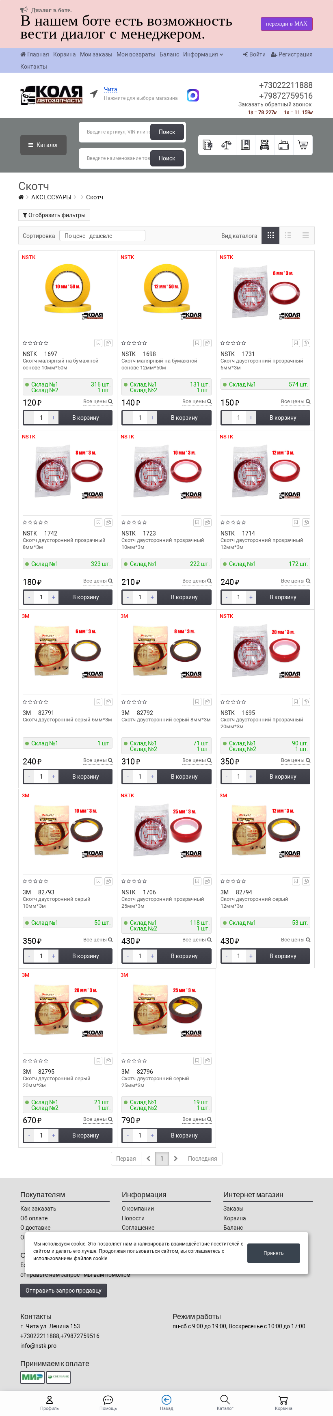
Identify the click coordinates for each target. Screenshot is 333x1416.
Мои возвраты (136, 54)
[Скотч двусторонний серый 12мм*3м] (265, 829)
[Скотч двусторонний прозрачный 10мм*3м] (166, 470)
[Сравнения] (226, 145)
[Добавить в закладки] (98, 343)
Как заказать (38, 1208)
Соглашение (138, 1227)
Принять (274, 1253)
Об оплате (34, 1218)
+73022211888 (286, 85)
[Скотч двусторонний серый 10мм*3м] (67, 829)
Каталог (46, 145)
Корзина (64, 54)
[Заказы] (207, 145)
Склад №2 (44, 390)
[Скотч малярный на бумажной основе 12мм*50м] (166, 291)
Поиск (167, 132)
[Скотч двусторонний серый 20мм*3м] (67, 1009)
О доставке (35, 1227)
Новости (133, 1218)
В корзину (85, 417)
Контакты (33, 66)
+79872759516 (286, 96)
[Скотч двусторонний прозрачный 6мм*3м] (265, 291)
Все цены (95, 401)
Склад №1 (44, 384)
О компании (138, 1208)
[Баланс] (284, 145)
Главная (38, 54)
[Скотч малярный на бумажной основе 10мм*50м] (67, 291)
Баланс (169, 54)
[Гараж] (265, 145)
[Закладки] (245, 145)
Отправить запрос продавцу (64, 1290)
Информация (200, 54)
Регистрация (295, 54)
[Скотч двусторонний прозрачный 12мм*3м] (265, 470)
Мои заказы (96, 54)
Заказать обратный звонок (275, 104)
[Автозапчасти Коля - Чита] (189, 94)
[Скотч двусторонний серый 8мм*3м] (166, 650)
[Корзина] (303, 145)
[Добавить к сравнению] (108, 343)
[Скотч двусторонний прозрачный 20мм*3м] (265, 650)
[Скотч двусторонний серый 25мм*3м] (166, 1009)
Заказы (233, 1208)
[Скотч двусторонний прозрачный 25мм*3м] (166, 829)
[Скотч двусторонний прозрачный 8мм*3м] (67, 470)
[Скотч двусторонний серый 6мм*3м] (67, 650)
